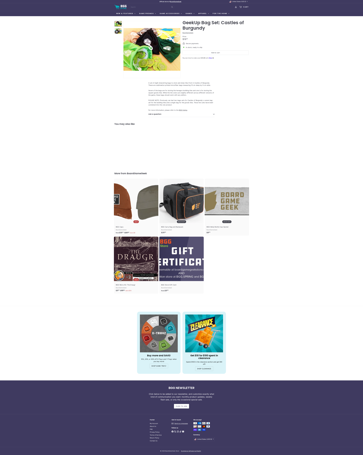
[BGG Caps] (136, 207)
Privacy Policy (154, 432)
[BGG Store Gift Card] (181, 265)
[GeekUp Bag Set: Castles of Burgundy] (125, 147)
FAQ (151, 429)
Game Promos (146, 13)
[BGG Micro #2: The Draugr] (136, 265)
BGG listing (183, 110)
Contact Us (153, 441)
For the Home (220, 13)
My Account (154, 423)
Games (189, 13)
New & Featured (125, 13)
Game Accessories (170, 13)
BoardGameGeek (175, 1)
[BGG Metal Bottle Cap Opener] (227, 207)
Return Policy (154, 438)
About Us (153, 426)
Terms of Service (156, 435)
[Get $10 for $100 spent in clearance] (204, 333)
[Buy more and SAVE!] (159, 333)
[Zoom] (151, 49)
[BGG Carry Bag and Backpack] (181, 207)
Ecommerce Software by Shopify (191, 451)
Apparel (202, 13)
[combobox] (152, 7)
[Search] (172, 7)
